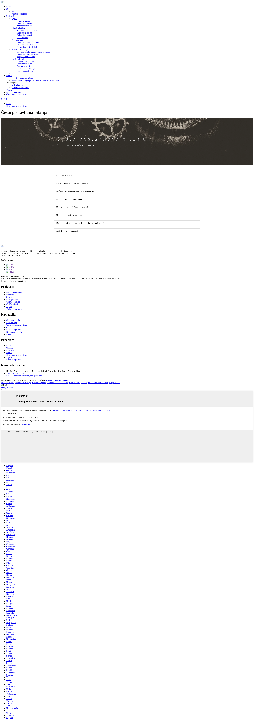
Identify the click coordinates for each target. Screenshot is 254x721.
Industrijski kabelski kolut (27, 54)
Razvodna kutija (24, 66)
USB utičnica (22, 37)
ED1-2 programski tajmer (22, 78)
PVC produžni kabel (25, 45)
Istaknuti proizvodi (53, 380)
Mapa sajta (66, 380)
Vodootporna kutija (25, 71)
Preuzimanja (11, 322)
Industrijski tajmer (24, 23)
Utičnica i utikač (18, 28)
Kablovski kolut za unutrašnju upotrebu (33, 52)
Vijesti (9, 90)
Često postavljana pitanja (16, 95)
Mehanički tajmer (24, 26)
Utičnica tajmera (39, 383)
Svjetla (9, 297)
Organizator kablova (25, 61)
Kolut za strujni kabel (78, 383)
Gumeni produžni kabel (27, 47)
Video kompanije (19, 85)
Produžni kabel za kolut (98, 383)
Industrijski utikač (24, 33)
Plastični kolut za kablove (57, 383)
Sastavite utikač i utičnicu (27, 30)
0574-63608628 (15, 373)
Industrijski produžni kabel (28, 42)
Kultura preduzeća (19, 14)
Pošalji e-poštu (7, 387)
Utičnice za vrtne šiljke (26, 68)
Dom (8, 7)
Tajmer (14, 18)
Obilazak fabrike (13, 320)
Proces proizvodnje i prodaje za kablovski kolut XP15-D (35, 80)
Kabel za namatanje (20, 49)
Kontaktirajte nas (13, 92)
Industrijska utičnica (25, 35)
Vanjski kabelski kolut (26, 56)
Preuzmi (15, 11)
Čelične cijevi (17, 73)
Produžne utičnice (24, 64)
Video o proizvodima (20, 87)
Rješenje (9, 76)
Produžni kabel (18, 40)
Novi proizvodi (18, 59)
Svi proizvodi (114, 383)
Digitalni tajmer (23, 21)
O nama (9, 9)
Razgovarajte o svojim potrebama (15, 281)
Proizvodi (10, 16)
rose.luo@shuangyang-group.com (24, 376)
